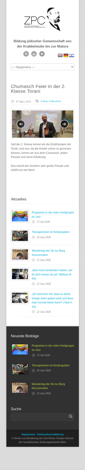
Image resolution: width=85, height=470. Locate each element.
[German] (65, 55)
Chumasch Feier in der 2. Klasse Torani (38, 89)
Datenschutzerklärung (50, 434)
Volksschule (55, 101)
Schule (44, 101)
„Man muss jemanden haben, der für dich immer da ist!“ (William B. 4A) (52, 274)
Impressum (28, 434)
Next (64, 124)
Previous (21, 124)
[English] (60, 55)
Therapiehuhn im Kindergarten (51, 232)
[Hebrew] (71, 55)
